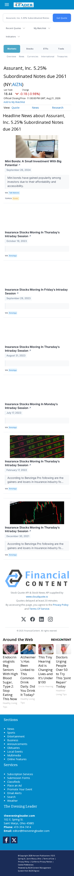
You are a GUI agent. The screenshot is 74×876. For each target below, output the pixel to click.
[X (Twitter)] (24, 619)
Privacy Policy (60, 604)
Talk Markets (14, 193)
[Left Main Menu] (7, 5)
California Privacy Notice (41, 861)
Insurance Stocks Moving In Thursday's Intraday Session (32, 234)
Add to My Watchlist (14, 102)
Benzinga (13, 256)
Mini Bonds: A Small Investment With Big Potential (33, 163)
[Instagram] (50, 619)
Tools (61, 48)
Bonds (15, 198)
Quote (16, 107)
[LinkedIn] (41, 619)
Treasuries (62, 56)
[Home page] (24, 4)
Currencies (32, 56)
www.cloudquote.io (37, 596)
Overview (11, 56)
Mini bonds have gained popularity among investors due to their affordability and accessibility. (34, 181)
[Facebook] (32, 619)
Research (57, 107)
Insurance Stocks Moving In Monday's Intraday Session (31, 406)
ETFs (45, 48)
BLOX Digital (34, 871)
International (47, 56)
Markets (11, 48)
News (21, 56)
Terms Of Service (39, 608)
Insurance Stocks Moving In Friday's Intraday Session (36, 291)
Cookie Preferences (26, 864)
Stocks (29, 48)
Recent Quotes (13, 28)
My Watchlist (40, 28)
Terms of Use (48, 858)
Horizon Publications (41, 855)
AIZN (17, 84)
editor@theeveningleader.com (31, 831)
